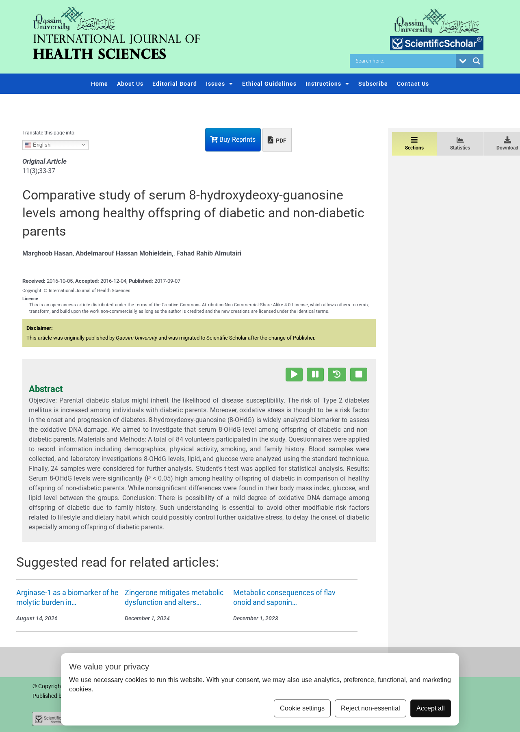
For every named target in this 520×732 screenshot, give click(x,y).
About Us (130, 83)
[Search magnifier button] (476, 61)
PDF (280, 140)
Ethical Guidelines (269, 83)
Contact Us (413, 83)
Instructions (323, 83)
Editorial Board (174, 83)
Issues (215, 83)
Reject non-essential (370, 708)
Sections (414, 148)
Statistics (460, 148)
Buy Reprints (237, 139)
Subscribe (373, 83)
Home (99, 83)
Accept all (430, 708)
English (40, 144)
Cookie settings (302, 708)
